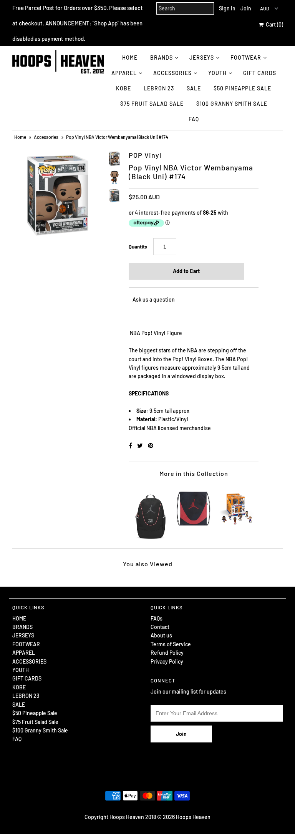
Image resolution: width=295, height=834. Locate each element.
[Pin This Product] (150, 445)
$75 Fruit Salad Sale (152, 103)
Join (245, 8)
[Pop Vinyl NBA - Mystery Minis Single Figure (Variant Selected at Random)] (237, 505)
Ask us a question (154, 299)
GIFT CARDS (259, 73)
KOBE (123, 88)
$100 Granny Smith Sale (231, 103)
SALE (194, 88)
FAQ (194, 119)
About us (161, 635)
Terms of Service (171, 644)
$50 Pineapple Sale (242, 88)
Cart (273, 24)
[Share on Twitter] (140, 445)
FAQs (156, 618)
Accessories (46, 137)
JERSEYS (201, 57)
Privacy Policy (167, 661)
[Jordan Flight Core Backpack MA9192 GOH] (150, 512)
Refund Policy (167, 652)
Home (20, 137)
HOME (130, 57)
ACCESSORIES (172, 73)
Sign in (227, 8)
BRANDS (161, 57)
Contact (160, 627)
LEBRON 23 (159, 88)
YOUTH (217, 73)
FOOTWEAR (245, 57)
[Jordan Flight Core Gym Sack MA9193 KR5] (193, 505)
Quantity (138, 247)
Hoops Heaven (193, 817)
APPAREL (124, 73)
